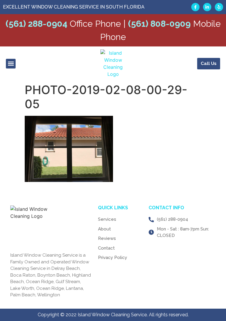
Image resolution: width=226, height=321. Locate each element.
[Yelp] (219, 7)
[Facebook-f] (195, 7)
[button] (11, 63)
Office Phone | (66, 24)
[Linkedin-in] (207, 7)
